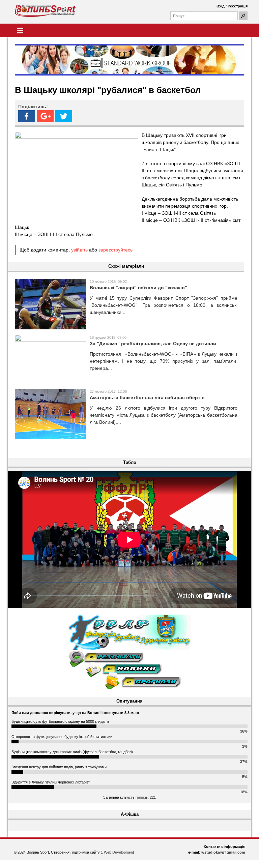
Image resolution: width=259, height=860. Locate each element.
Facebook (26, 116)
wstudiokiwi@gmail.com (223, 852)
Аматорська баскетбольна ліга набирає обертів (147, 397)
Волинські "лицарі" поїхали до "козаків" (138, 287)
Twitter (63, 116)
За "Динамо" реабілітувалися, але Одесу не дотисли (153, 343)
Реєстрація (238, 6)
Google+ (45, 116)
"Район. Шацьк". (159, 149)
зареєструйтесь (115, 250)
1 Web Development (117, 852)
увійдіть (79, 250)
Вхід (221, 6)
